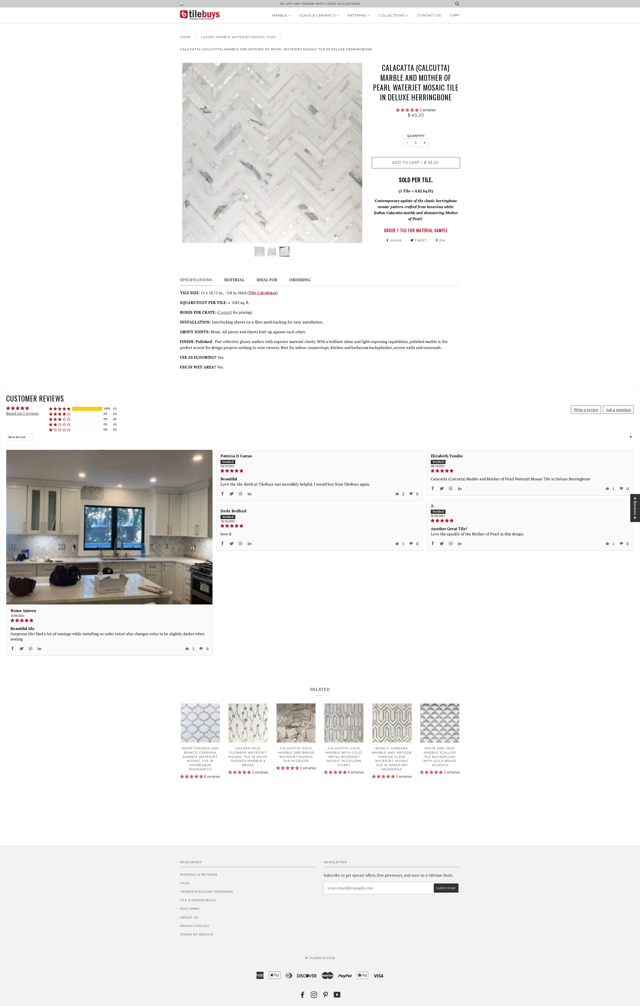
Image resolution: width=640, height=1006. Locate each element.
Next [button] (355, 153)
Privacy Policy (194, 926)
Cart (455, 15)
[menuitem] (281, 15)
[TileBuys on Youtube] (337, 996)
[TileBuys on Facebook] (302, 996)
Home (185, 37)
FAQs (185, 883)
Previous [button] (188, 153)
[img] (109, 620)
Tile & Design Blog (198, 900)
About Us (189, 917)
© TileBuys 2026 (320, 958)
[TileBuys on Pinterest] (325, 996)
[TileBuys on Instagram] (314, 996)
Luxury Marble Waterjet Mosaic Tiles (238, 37)
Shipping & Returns (198, 874)
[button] (408, 109)
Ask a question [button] (618, 409)
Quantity (415, 136)
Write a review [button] (586, 409)
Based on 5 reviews (22, 413)
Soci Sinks (189, 908)
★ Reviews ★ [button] (635, 508)
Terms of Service (197, 934)
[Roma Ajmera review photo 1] (109, 527)
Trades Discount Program (206, 891)
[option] (272, 153)
